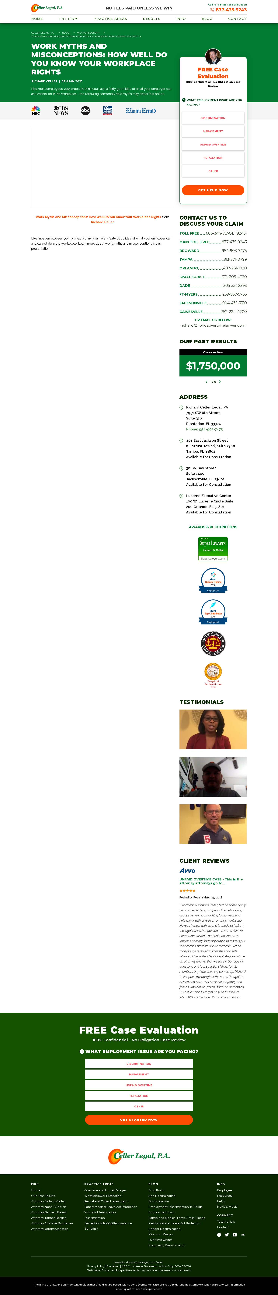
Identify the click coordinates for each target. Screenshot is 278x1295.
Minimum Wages (160, 1234)
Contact (237, 19)
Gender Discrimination (164, 1229)
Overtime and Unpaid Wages (105, 1190)
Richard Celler (102, 222)
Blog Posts (156, 1190)
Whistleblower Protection (102, 1196)
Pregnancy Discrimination (166, 1245)
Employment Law (161, 1212)
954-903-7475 (234, 251)
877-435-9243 (234, 242)
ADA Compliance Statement (139, 1266)
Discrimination (213, 118)
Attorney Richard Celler (48, 1201)
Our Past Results (43, 1196)
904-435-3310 (234, 303)
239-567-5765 (234, 294)
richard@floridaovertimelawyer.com (213, 325)
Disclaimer (113, 1266)
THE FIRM (68, 19)
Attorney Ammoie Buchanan (52, 1223)
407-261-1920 (235, 268)
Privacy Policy (95, 1266)
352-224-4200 (234, 312)
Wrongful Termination (100, 1212)
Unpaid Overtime (213, 144)
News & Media (227, 1206)
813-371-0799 (235, 259)
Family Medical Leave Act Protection (110, 1207)
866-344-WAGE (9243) (226, 233)
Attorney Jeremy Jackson (49, 1229)
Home (37, 19)
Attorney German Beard (48, 1212)
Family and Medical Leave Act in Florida (176, 1218)
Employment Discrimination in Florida (175, 1207)
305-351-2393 (235, 285)
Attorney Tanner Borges (48, 1218)
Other (213, 171)
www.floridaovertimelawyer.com (135, 1262)
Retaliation (213, 158)
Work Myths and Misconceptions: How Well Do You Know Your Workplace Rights (98, 217)
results (152, 19)
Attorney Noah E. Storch (48, 1207)
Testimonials (226, 1221)
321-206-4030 (234, 277)
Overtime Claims (160, 1240)
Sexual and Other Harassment (105, 1201)
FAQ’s (221, 1201)
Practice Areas (110, 19)
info (181, 19)
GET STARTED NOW (139, 1119)
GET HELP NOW (213, 190)
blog (207, 19)
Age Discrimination (161, 1196)
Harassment (213, 131)
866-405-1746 (183, 1266)
